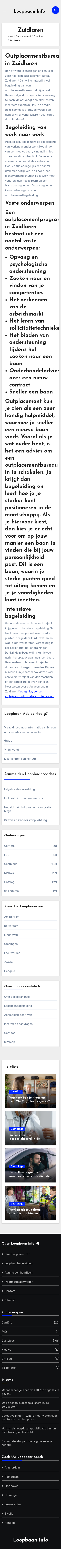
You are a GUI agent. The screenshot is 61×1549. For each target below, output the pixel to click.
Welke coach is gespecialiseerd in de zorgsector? (24, 1139)
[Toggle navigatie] (4, 10)
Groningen (11, 944)
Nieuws (9, 873)
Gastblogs (10, 864)
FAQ (6, 855)
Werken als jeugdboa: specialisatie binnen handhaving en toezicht (26, 1213)
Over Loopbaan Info (17, 996)
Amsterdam (11, 916)
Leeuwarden (12, 953)
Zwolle (8, 962)
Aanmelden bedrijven (18, 1015)
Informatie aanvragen (18, 1024)
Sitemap (9, 1042)
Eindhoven (11, 935)
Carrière (9, 845)
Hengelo (9, 971)
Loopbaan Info (29, 11)
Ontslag (9, 882)
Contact (9, 1033)
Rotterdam (11, 925)
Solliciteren (11, 891)
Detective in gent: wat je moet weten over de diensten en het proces (30, 1176)
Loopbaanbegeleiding (18, 1005)
